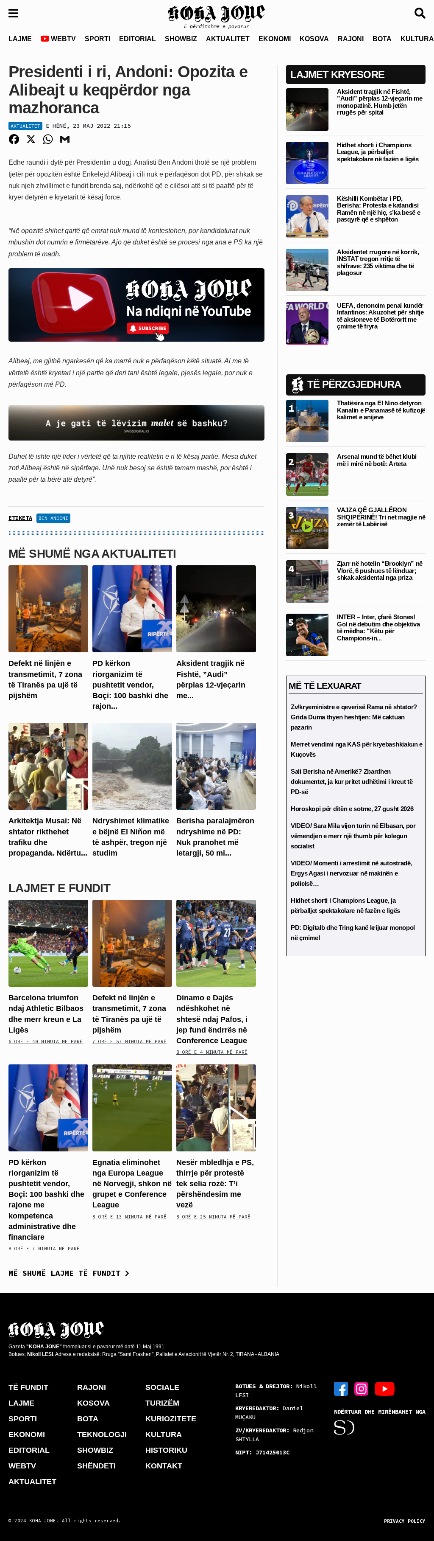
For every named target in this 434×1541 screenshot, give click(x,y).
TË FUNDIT (28, 1387)
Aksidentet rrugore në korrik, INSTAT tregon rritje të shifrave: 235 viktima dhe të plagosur (378, 262)
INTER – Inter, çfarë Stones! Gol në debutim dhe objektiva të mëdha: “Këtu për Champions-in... (378, 627)
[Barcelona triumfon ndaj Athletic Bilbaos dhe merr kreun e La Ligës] (48, 942)
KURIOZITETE (170, 1419)
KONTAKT (163, 1466)
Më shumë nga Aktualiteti (92, 553)
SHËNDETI (96, 1466)
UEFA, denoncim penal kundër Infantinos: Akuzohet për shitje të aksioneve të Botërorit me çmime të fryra (380, 316)
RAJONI (351, 38)
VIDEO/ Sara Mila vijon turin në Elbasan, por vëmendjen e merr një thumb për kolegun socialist (353, 836)
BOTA (382, 38)
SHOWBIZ (181, 38)
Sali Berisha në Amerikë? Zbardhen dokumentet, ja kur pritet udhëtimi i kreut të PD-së (352, 781)
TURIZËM (162, 1403)
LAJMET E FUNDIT (59, 888)
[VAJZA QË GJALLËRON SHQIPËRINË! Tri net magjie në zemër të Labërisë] (307, 527)
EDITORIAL (137, 38)
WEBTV (62, 38)
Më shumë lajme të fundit (66, 1273)
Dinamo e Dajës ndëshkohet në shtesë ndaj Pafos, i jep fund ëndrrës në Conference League (212, 1019)
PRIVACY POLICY (405, 1521)
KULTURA (163, 1434)
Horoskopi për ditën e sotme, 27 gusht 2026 (352, 808)
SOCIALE (162, 1387)
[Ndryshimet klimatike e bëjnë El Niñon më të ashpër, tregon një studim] (132, 765)
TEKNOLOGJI (102, 1434)
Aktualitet (25, 126)
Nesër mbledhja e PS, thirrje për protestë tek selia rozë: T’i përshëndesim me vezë (215, 1184)
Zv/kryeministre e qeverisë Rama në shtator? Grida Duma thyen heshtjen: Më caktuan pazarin (354, 717)
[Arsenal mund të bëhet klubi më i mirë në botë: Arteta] (307, 474)
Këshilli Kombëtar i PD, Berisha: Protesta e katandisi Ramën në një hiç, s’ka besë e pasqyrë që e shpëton (378, 209)
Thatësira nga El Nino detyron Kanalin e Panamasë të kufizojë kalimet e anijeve (381, 410)
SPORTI (97, 38)
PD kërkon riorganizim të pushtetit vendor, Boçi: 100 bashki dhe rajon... (130, 684)
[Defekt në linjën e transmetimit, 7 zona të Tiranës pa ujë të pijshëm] (48, 608)
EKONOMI (275, 38)
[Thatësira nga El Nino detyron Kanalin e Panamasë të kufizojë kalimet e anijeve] (307, 420)
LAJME (20, 38)
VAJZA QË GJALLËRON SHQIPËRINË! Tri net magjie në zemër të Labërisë (381, 517)
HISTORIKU (166, 1450)
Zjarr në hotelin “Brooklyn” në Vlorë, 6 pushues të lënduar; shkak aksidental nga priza (380, 570)
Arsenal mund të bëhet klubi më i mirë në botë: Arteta (377, 460)
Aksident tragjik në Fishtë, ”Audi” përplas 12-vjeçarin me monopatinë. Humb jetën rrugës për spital (379, 102)
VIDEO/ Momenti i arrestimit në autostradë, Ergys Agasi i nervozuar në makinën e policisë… (351, 873)
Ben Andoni (53, 518)
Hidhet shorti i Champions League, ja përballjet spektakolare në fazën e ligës (377, 152)
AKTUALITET (228, 38)
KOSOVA (314, 38)
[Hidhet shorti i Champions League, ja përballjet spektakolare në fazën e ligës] (307, 162)
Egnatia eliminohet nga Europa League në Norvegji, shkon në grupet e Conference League (132, 1184)
